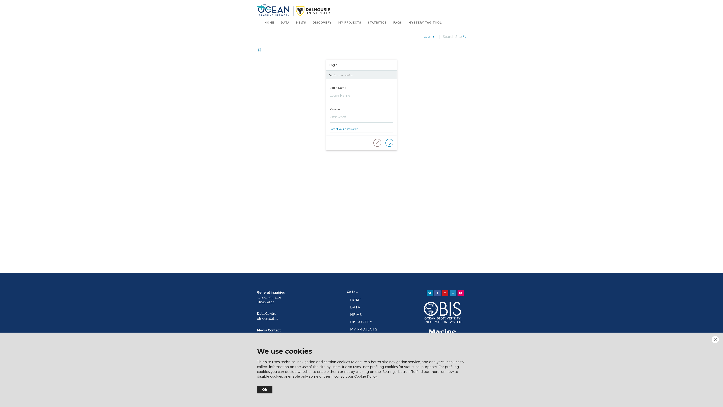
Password (336, 109)
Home (269, 22)
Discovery (322, 22)
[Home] (361, 9)
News (301, 22)
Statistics (377, 22)
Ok (264, 390)
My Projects (349, 22)
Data (285, 22)
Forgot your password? (344, 128)
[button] (377, 143)
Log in (429, 36)
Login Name (338, 88)
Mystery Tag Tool (425, 22)
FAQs (397, 22)
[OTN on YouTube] (445, 293)
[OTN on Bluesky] (430, 293)
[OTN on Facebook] (437, 293)
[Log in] (389, 143)
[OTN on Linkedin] (453, 293)
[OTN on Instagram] (461, 293)
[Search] (464, 37)
